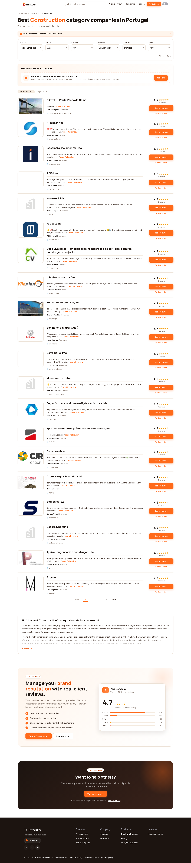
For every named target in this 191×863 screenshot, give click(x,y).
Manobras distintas (59, 378)
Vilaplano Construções (61, 277)
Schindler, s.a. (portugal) (62, 327)
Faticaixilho (54, 223)
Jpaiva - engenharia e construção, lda (70, 552)
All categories (82, 834)
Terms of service (91, 857)
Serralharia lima (57, 353)
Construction (35, 13)
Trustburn (32, 829)
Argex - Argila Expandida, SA (65, 476)
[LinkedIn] (37, 847)
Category (101, 42)
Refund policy (107, 857)
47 (105, 599)
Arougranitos (55, 122)
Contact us (105, 838)
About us (104, 834)
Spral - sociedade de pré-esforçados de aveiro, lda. (79, 428)
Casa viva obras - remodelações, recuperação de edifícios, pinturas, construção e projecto (89, 250)
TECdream (53, 173)
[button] (31, 47)
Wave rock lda (55, 198)
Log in (142, 4)
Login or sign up (156, 834)
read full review (63, 106)
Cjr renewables (56, 451)
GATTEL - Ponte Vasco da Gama (66, 100)
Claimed (74, 42)
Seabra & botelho (57, 527)
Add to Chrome (114, 800)
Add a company (83, 842)
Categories (130, 4)
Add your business (129, 842)
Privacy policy (76, 857)
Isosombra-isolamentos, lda (64, 148)
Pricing (124, 838)
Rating (48, 42)
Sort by (23, 42)
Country (126, 42)
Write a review (115, 4)
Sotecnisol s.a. (56, 501)
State (150, 42)
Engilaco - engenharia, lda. (63, 302)
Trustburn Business (129, 834)
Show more (27, 649)
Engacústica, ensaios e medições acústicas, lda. (77, 403)
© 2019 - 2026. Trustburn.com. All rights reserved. (46, 857)
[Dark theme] (165, 3)
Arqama (52, 577)
